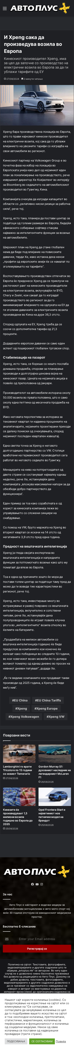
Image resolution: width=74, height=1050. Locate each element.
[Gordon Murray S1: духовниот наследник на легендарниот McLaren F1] (55, 754)
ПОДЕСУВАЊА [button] (16, 1041)
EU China (21, 700)
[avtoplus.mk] (40, 8)
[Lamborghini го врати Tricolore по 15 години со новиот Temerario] (19, 754)
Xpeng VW (57, 716)
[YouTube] (37, 884)
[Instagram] (41, 884)
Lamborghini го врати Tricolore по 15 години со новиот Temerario (17, 770)
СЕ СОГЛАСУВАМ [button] (42, 1041)
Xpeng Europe (47, 708)
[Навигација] (5, 9)
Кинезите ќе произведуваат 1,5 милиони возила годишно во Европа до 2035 (18, 817)
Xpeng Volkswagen (24, 716)
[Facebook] (32, 884)
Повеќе (61, 1041)
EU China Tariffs (49, 700)
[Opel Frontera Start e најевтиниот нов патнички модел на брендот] (55, 797)
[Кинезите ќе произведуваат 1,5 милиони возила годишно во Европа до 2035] (19, 797)
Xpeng (22, 708)
